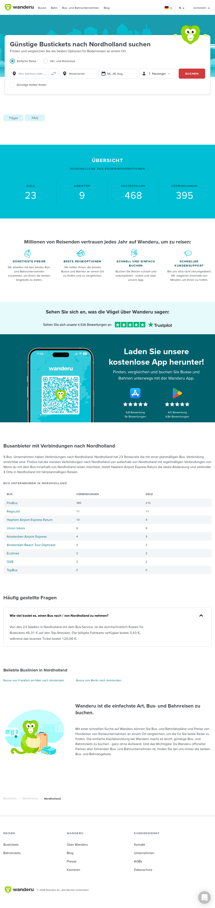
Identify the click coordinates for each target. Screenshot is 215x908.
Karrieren (73, 870)
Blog (107, 7)
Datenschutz (143, 870)
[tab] (26, 64)
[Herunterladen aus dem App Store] (135, 393)
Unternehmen (144, 853)
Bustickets (10, 798)
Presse (71, 861)
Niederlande (30, 798)
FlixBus (12, 503)
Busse (42, 7)
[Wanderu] (19, 7)
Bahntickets (12, 853)
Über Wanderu (77, 844)
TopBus (12, 570)
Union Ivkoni (16, 528)
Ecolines (13, 553)
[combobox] (28, 73)
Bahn (54, 7)
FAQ (35, 118)
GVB (10, 561)
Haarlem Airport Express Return (30, 520)
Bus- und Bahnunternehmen (80, 7)
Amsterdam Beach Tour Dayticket (31, 545)
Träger (13, 118)
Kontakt (139, 844)
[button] (168, 8)
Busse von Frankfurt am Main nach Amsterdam (33, 680)
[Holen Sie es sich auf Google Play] (177, 393)
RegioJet (13, 511)
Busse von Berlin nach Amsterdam (98, 680)
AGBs (138, 861)
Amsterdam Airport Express (27, 536)
